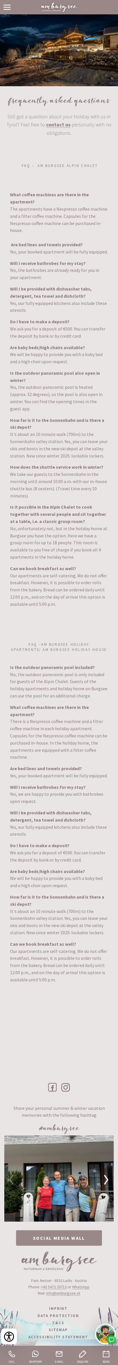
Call (12, 1362)
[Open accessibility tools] (9, 1336)
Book (106, 1362)
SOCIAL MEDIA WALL (59, 1238)
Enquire (82, 1362)
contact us (58, 124)
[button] (7, 7)
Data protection (58, 1315)
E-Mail (59, 1362)
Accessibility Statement (58, 1337)
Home (59, 7)
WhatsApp (81, 1286)
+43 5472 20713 (54, 1286)
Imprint (58, 1308)
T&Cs (58, 1322)
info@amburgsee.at (63, 1293)
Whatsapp (35, 1362)
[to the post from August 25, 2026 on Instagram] (59, 1178)
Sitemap (58, 1329)
